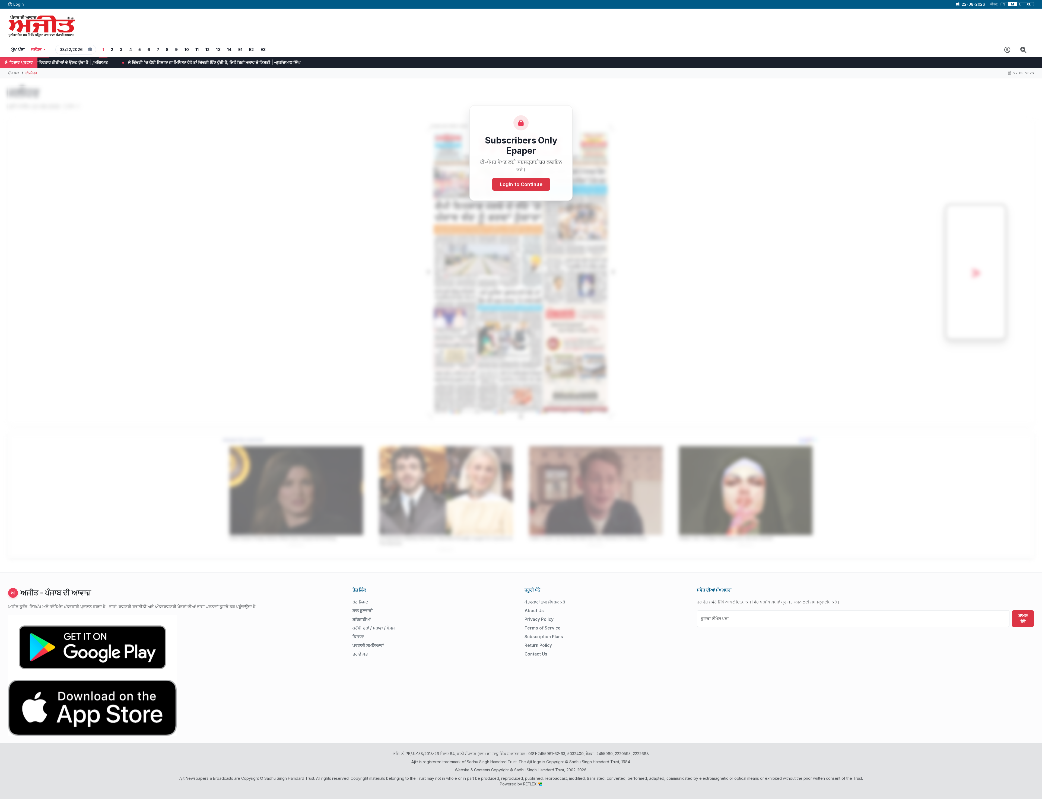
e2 (251, 49)
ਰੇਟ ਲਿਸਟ (360, 602)
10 (187, 49)
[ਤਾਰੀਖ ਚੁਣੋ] (90, 49)
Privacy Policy (539, 619)
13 (218, 49)
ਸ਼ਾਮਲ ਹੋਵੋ (1023, 618)
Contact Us (536, 654)
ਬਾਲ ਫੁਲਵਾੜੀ (362, 610)
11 (197, 49)
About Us (534, 610)
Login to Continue (521, 184)
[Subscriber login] (1007, 50)
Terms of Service (543, 628)
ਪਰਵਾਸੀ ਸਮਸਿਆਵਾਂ (368, 645)
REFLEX (530, 784)
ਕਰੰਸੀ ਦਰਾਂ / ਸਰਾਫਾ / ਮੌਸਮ (373, 628)
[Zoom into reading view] (1023, 50)
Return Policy (538, 645)
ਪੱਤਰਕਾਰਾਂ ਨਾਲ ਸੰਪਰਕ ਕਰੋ (545, 602)
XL (1029, 4)
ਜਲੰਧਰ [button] (36, 49)
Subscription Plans (544, 636)
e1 (240, 49)
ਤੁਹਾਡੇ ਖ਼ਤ (360, 654)
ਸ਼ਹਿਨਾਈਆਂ (361, 619)
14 (229, 49)
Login (18, 4)
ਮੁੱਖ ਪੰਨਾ (18, 49)
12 (207, 49)
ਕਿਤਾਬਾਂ (358, 636)
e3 (263, 49)
